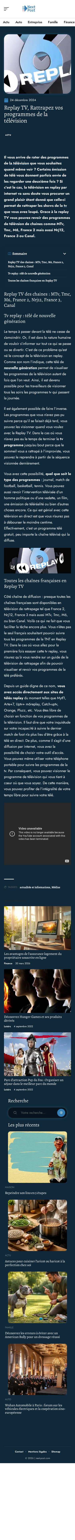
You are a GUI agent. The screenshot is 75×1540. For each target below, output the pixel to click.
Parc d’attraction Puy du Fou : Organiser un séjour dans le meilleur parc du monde (33, 1082)
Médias (56, 887)
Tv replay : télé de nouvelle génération (29, 273)
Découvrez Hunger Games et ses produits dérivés (33, 1019)
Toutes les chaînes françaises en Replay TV (32, 280)
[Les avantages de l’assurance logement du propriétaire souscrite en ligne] (37, 928)
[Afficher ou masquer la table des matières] (47, 253)
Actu (8, 134)
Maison (9, 1187)
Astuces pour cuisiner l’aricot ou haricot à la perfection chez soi (35, 1263)
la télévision (19, 163)
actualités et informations (35, 887)
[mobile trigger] (7, 9)
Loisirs (7, 1026)
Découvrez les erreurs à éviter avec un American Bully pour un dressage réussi (32, 1335)
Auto (8, 1399)
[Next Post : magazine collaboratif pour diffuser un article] (29, 9)
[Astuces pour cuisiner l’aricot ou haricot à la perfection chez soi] (37, 1225)
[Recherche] (68, 9)
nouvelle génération (20, 367)
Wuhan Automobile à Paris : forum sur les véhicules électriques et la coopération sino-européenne (35, 1409)
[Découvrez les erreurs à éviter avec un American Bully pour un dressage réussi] (37, 1297)
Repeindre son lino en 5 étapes (25, 1193)
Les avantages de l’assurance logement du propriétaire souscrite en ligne (33, 956)
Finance (8, 963)
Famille (9, 1327)
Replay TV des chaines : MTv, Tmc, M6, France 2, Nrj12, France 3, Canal (36, 264)
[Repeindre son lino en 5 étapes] (37, 1157)
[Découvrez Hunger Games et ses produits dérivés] (37, 991)
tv (65, 205)
